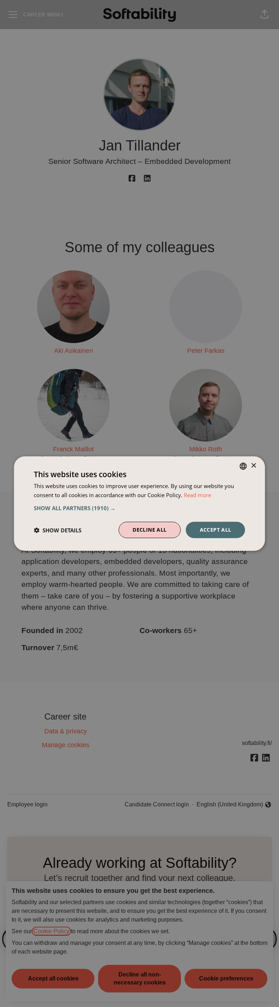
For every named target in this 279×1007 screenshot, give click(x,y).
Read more (197, 494)
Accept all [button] (215, 529)
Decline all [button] (149, 529)
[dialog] (139, 503)
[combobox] (243, 466)
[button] (139, 508)
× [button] (253, 465)
